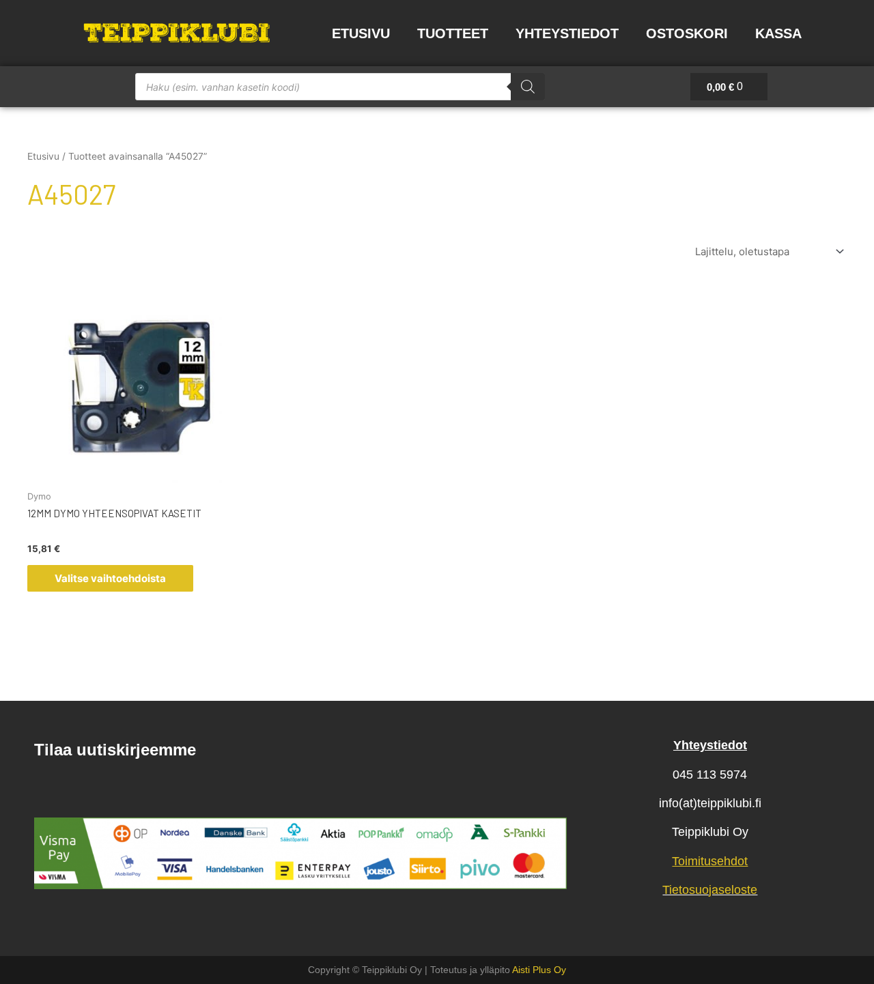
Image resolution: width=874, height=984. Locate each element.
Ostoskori (687, 33)
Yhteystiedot (567, 33)
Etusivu (361, 33)
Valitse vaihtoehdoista (110, 578)
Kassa (778, 33)
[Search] (528, 86)
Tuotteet (452, 33)
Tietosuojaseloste (709, 890)
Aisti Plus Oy (539, 969)
